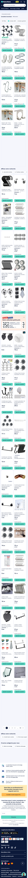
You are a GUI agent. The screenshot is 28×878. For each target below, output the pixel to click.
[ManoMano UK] (5, 863)
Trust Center (4, 874)
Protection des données (15, 872)
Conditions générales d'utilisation (16, 874)
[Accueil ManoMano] (7, 1)
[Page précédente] (4, 728)
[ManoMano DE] (9, 863)
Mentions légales (5, 872)
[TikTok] (15, 847)
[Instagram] (12, 847)
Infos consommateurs (6, 876)
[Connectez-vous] (21, 1)
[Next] (24, 317)
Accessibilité (20, 876)
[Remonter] (22, 863)
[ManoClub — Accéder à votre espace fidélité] (17, 1)
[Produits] (2, 5)
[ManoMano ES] (12, 863)
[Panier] (24, 1)
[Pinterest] (9, 847)
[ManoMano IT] (2, 863)
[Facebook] (5, 847)
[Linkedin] (2, 847)
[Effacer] (24, 5)
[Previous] (22, 317)
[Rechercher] (5, 5)
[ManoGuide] (24, 874)
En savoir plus (15, 824)
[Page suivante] (23, 728)
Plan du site (16, 870)
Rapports (14, 876)
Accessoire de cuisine (6, 14)
